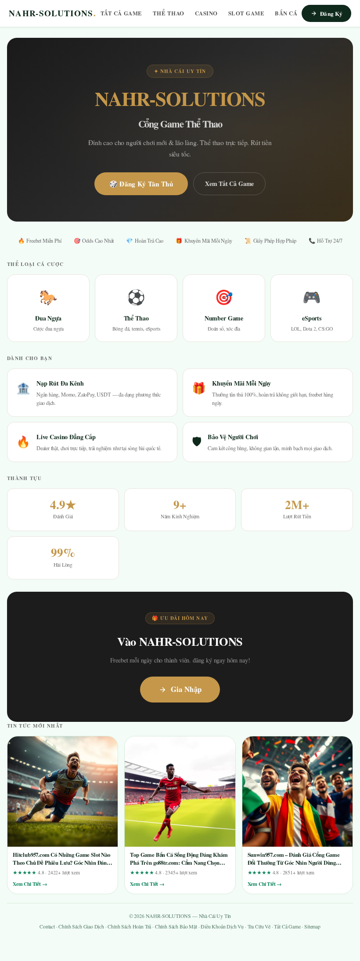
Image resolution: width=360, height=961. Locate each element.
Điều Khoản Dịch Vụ (222, 926)
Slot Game (246, 13)
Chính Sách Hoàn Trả (129, 926)
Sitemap (312, 926)
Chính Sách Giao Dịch (81, 926)
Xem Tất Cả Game (229, 183)
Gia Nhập (186, 689)
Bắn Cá (286, 13)
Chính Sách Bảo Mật (176, 926)
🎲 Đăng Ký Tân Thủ (141, 184)
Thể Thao (168, 13)
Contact (47, 926)
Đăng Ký (331, 13)
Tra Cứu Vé (259, 926)
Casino (206, 13)
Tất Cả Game (121, 13)
